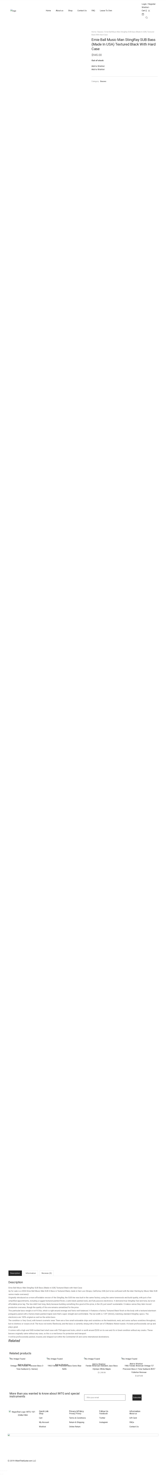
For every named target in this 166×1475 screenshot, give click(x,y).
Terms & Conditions (77, 1418)
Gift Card (133, 1418)
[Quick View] (33, 1363)
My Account (44, 1422)
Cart (40, 1418)
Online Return (74, 1426)
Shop (70, 10)
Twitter (102, 1418)
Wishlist (42, 1426)
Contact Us (82, 10)
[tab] (15, 1273)
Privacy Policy (75, 1413)
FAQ (93, 10)
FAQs (131, 1422)
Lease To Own (106, 10)
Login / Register (149, 4)
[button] (98, 66)
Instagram (103, 1422)
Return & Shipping (76, 1422)
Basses (100, 32)
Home (48, 10)
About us (59, 10)
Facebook (103, 1413)
